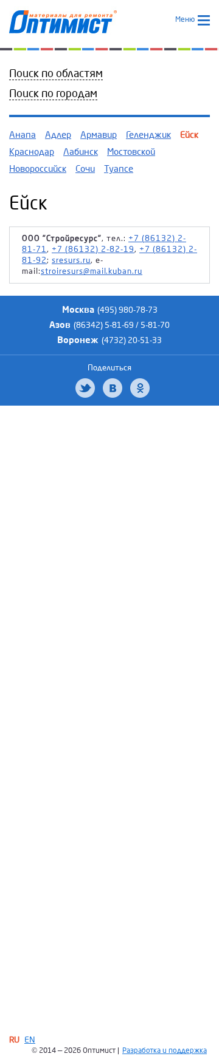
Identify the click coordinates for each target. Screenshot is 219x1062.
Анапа (22, 135)
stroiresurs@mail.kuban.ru (91, 271)
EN (29, 1039)
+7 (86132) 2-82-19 (93, 249)
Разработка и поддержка (164, 1051)
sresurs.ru (71, 260)
